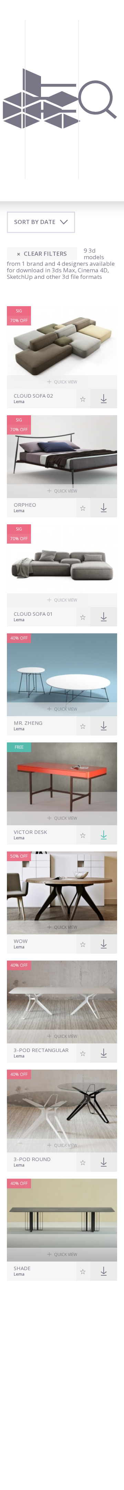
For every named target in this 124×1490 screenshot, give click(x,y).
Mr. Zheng (28, 723)
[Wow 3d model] (62, 892)
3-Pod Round (32, 1159)
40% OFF (19, 638)
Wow (21, 941)
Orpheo (25, 504)
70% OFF (19, 320)
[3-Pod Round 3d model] (62, 1111)
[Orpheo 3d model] (62, 456)
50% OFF (19, 856)
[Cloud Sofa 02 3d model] (62, 347)
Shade (22, 1268)
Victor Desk (30, 832)
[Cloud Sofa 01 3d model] (62, 565)
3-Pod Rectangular (41, 1050)
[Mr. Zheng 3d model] (62, 674)
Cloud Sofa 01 (33, 614)
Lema (19, 402)
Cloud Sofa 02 (33, 395)
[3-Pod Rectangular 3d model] (62, 1002)
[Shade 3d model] (62, 1220)
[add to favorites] (83, 398)
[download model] (103, 835)
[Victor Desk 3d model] (62, 783)
